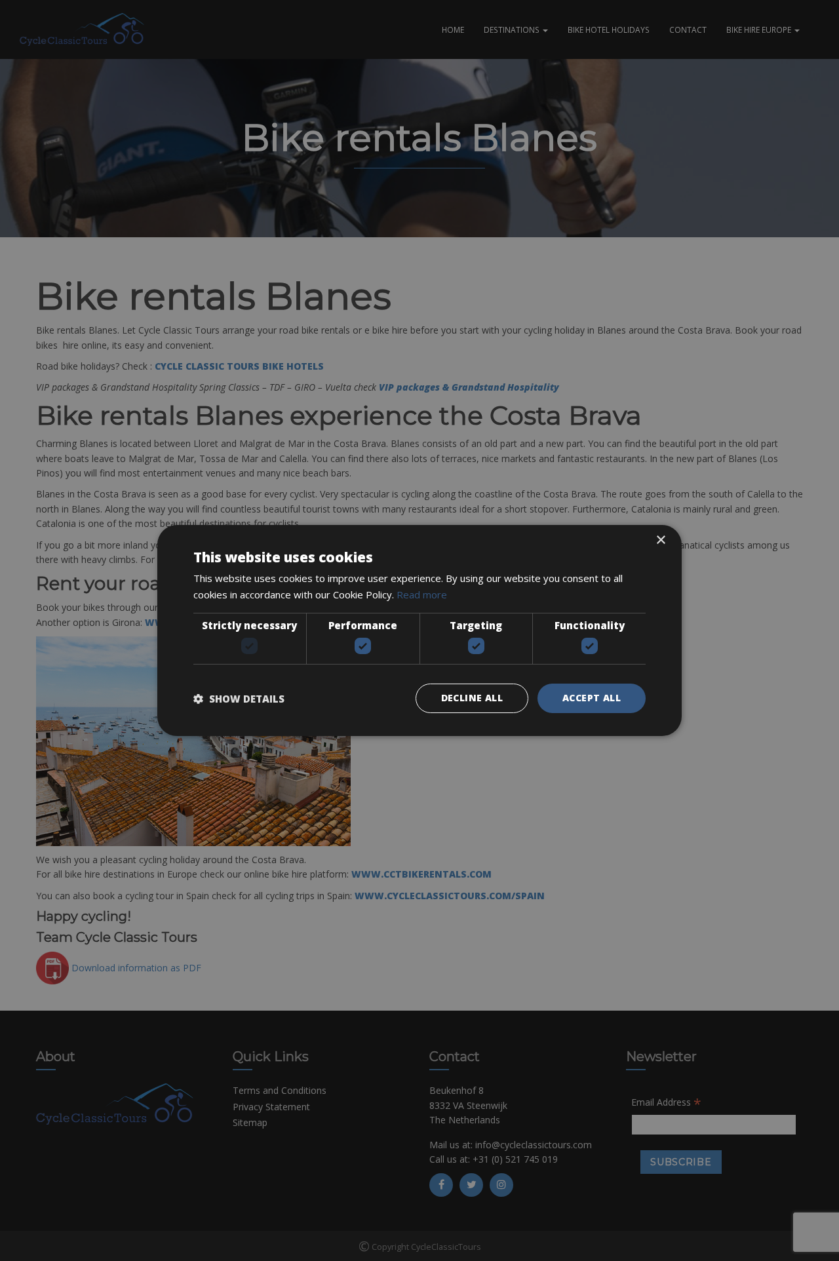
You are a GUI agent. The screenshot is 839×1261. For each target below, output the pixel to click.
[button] (238, 699)
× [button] (660, 540)
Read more (422, 594)
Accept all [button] (591, 697)
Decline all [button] (472, 697)
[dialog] (419, 630)
